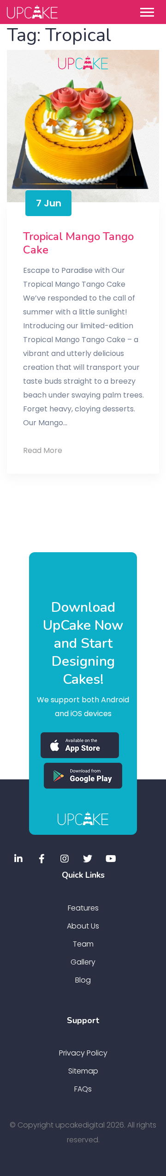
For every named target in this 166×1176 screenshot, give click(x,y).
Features (83, 908)
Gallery (83, 962)
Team (83, 944)
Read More (57, 451)
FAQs (83, 1089)
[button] (149, 10)
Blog (83, 980)
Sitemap (83, 1071)
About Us (83, 926)
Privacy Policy (83, 1053)
